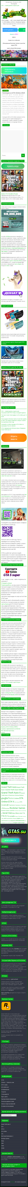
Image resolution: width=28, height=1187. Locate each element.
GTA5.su (3, 850)
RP (2, 730)
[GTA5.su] (14, 54)
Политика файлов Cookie (7, 1101)
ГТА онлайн (10, 816)
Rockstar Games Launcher (7, 810)
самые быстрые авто (6, 475)
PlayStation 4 (18, 805)
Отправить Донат (6, 583)
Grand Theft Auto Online (14, 790)
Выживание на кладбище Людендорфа (15, 104)
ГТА (23, 813)
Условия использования (7, 1106)
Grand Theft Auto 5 (6, 1124)
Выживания (5, 106)
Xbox (13, 813)
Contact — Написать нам (7, 1082)
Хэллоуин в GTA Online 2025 (13, 93)
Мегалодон (17, 48)
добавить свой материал (13, 1156)
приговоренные (9, 112)
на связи (7, 265)
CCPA (2, 1080)
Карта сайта (4, 1096)
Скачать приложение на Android (10, 729)
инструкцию (19, 485)
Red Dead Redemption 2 (7, 1136)
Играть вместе (14, 437)
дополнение (4, 820)
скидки (15, 822)
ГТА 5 (9, 106)
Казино (16, 816)
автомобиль (10, 818)
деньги (22, 818)
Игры (2, 1141)
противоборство (9, 822)
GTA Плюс (21, 98)
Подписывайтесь (6, 585)
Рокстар (20, 816)
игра (9, 820)
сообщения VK (9, 693)
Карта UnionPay (5, 992)
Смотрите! (11, 990)
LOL (2, 1133)
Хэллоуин (22, 112)
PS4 (3, 808)
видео (18, 818)
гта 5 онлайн (14, 106)
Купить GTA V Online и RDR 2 (9, 727)
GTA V (16, 98)
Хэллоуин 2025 (5, 114)
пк (25, 820)
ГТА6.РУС (3, 1092)
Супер (2, 1148)
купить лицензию (16, 260)
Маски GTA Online (14, 110)
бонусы (14, 818)
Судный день (16, 112)
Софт (2, 1145)
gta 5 (19, 96)
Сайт (2, 1143)
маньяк (7, 110)
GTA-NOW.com (5, 1087)
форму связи (14, 694)
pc (21, 100)
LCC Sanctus (17, 100)
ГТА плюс (19, 106)
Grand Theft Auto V (11, 96)
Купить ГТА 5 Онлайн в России (9, 194)
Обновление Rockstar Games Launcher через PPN (14, 44)
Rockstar (7, 808)
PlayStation (12, 805)
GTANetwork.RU (5, 1089)
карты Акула (10, 48)
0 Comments (15, 95)
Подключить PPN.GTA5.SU (10, 70)
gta (16, 96)
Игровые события (18, 108)
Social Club (12, 102)
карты (18, 264)
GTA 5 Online (14, 798)
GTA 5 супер (4, 1084)
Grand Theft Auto (8, 787)
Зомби (11, 108)
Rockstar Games (5, 102)
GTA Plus (13, 98)
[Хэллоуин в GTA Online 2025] (14, 75)
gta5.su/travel (14, 979)
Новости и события (14, 40)
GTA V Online (16, 802)
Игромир (16, 948)
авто (13, 780)
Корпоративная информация (8, 1099)
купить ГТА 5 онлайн (6, 682)
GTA (11, 95)
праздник (3, 822)
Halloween (4, 100)
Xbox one (18, 813)
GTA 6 (3, 732)
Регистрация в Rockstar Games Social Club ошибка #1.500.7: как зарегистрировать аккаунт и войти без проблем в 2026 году (14, 420)
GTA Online (5, 90)
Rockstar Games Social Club (20, 810)
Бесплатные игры (9, 730)
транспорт (21, 822)
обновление (20, 820)
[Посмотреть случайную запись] (25, 59)
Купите (7, 1172)
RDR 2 (14, 37)
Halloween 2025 (10, 100)
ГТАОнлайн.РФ (5, 1094)
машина (13, 820)
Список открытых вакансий (8, 1103)
